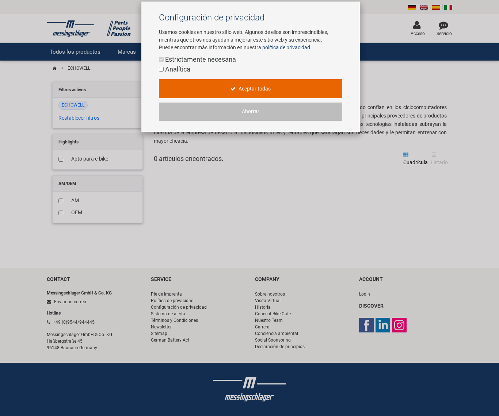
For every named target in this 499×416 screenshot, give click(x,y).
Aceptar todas (254, 89)
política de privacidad (286, 47)
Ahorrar (250, 111)
